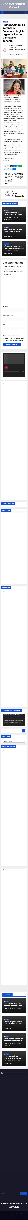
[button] (23, 12)
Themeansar (14, 1215)
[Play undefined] (6, 368)
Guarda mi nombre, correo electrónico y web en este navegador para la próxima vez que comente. (14, 338)
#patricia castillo (14, 52)
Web (4, 324)
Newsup (23, 1213)
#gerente (18, 49)
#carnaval (11, 49)
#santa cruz (12, 54)
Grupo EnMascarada (16, 45)
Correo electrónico (9, 315)
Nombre (6, 306)
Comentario (7, 274)
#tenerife (19, 54)
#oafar (23, 49)
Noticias (5, 21)
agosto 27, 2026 (10, 1008)
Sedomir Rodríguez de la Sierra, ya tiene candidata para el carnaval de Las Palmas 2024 (9, 178)
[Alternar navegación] (13, 13)
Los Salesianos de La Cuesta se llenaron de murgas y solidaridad (18, 176)
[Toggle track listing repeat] (5, 374)
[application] (14, 720)
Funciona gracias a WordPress (9, 1213)
